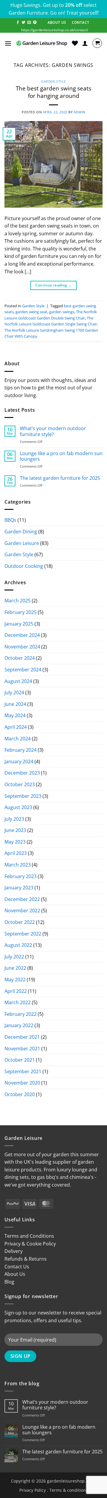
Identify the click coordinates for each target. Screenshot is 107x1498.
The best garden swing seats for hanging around (53, 92)
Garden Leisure (21, 543)
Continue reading (53, 285)
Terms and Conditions (29, 1236)
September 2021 (22, 1071)
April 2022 (15, 991)
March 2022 (17, 1002)
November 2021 (22, 1048)
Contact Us (16, 1266)
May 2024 (15, 715)
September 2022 (22, 933)
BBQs (10, 520)
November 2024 (22, 646)
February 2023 (20, 876)
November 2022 (22, 910)
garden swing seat (31, 311)
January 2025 (18, 623)
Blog (9, 1281)
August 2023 (18, 807)
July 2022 (14, 956)
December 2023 (22, 773)
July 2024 (14, 692)
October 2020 (19, 1094)
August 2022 (18, 945)
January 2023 (18, 887)
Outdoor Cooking (23, 566)
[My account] (85, 43)
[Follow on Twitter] (23, 23)
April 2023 (15, 853)
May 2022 (15, 979)
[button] (8, 43)
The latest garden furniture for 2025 (60, 478)
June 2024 (15, 704)
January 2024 (18, 761)
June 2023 (15, 830)
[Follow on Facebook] (18, 23)
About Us (14, 1274)
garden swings (61, 311)
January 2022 (18, 1025)
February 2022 (20, 1014)
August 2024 (18, 681)
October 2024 (19, 658)
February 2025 (20, 612)
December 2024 (22, 635)
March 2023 (17, 864)
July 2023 (14, 819)
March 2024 (17, 738)
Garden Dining (20, 531)
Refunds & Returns (25, 1259)
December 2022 (22, 899)
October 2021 (19, 1060)
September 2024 (22, 669)
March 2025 (17, 600)
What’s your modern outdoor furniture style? (53, 431)
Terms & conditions (68, 1490)
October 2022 (19, 922)
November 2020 (22, 1082)
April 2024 (15, 727)
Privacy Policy (32, 1490)
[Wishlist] (75, 43)
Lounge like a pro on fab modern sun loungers (61, 456)
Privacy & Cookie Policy (30, 1243)
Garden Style (53, 81)
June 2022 (15, 968)
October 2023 (19, 784)
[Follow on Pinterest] (35, 23)
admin (79, 112)
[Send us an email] (29, 23)
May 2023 (15, 842)
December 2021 (22, 1037)
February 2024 (20, 750)
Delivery (13, 1251)
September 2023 (22, 796)
